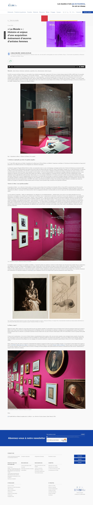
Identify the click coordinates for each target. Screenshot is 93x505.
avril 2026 (13, 345)
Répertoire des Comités (52, 465)
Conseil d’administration (52, 488)
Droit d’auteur (10, 467)
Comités (50, 462)
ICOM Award (10, 495)
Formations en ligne (52, 456)
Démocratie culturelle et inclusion (27, 468)
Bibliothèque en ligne (39, 469)
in (77, 486)
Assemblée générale (52, 491)
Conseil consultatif (51, 493)
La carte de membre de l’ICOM (54, 468)
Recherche (35, 12)
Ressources (42, 12)
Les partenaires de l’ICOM (53, 470)
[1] (32, 270)
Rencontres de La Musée (22, 345)
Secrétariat (50, 495)
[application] (46, 66)
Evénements (10, 12)
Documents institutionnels (39, 471)
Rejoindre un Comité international (14, 487)
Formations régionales (25, 456)
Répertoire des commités (53, 467)
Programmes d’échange (39, 456)
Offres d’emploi (10, 488)
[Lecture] (9, 66)
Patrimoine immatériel (12, 478)
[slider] (83, 66)
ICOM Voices (10, 491)
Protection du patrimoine (20, 12)
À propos (59, 12)
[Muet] (79, 66)
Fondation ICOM (11, 496)
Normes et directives (38, 468)
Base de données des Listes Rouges (40, 466)
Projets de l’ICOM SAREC (12, 493)
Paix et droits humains (39, 472)
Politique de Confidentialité (80, 494)
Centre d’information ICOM (26, 465)
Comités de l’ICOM (51, 490)
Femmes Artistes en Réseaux (59, 345)
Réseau (47, 12)
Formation (29, 12)
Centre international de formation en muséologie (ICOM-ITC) (14, 457)
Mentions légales (80, 492)
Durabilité (23, 467)
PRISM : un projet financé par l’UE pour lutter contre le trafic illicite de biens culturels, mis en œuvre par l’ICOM (14, 470)
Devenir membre (11, 485)
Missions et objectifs (52, 487)
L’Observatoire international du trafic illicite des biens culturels (13, 474)
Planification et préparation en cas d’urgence (14, 477)
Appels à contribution (12, 490)
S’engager (53, 12)
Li (82, 486)
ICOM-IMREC (23, 470)
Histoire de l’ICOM (51, 485)
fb (80, 486)
